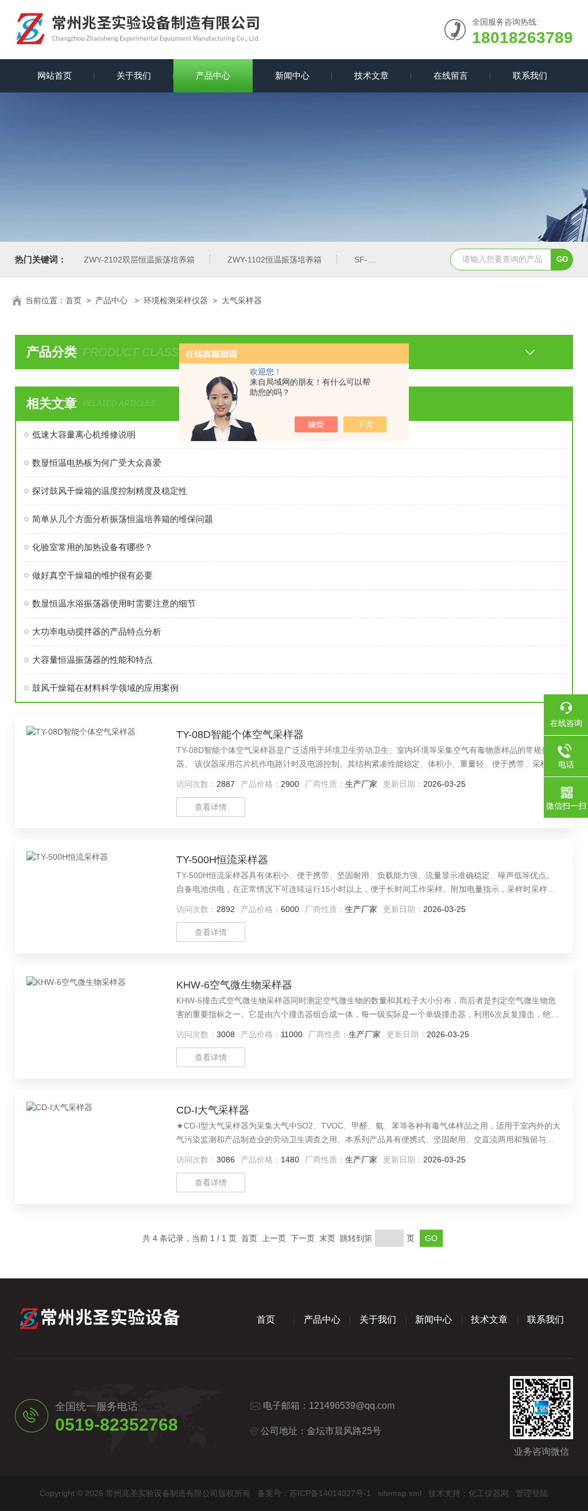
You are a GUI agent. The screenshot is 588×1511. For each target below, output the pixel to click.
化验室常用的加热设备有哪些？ (92, 547)
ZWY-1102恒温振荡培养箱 (274, 259)
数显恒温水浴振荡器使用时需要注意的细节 (114, 603)
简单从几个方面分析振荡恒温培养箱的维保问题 (122, 519)
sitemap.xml (399, 1493)
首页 (73, 300)
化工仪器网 (489, 1493)
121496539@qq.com (351, 1405)
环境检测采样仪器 (176, 300)
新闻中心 (292, 75)
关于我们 (134, 75)
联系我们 (530, 75)
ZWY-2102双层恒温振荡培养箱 (139, 259)
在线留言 (451, 75)
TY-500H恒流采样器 (222, 859)
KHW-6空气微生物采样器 (234, 985)
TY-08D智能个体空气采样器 (240, 734)
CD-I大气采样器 (212, 1110)
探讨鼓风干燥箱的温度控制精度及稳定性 (109, 491)
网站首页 (54, 75)
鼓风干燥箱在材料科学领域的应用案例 (105, 688)
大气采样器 (242, 300)
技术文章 (371, 75)
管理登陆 (532, 1493)
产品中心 (213, 75)
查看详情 (211, 806)
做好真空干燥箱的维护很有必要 (92, 575)
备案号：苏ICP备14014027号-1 (314, 1493)
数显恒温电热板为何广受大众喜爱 (96, 462)
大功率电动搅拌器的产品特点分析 (96, 631)
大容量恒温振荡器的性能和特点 (92, 659)
